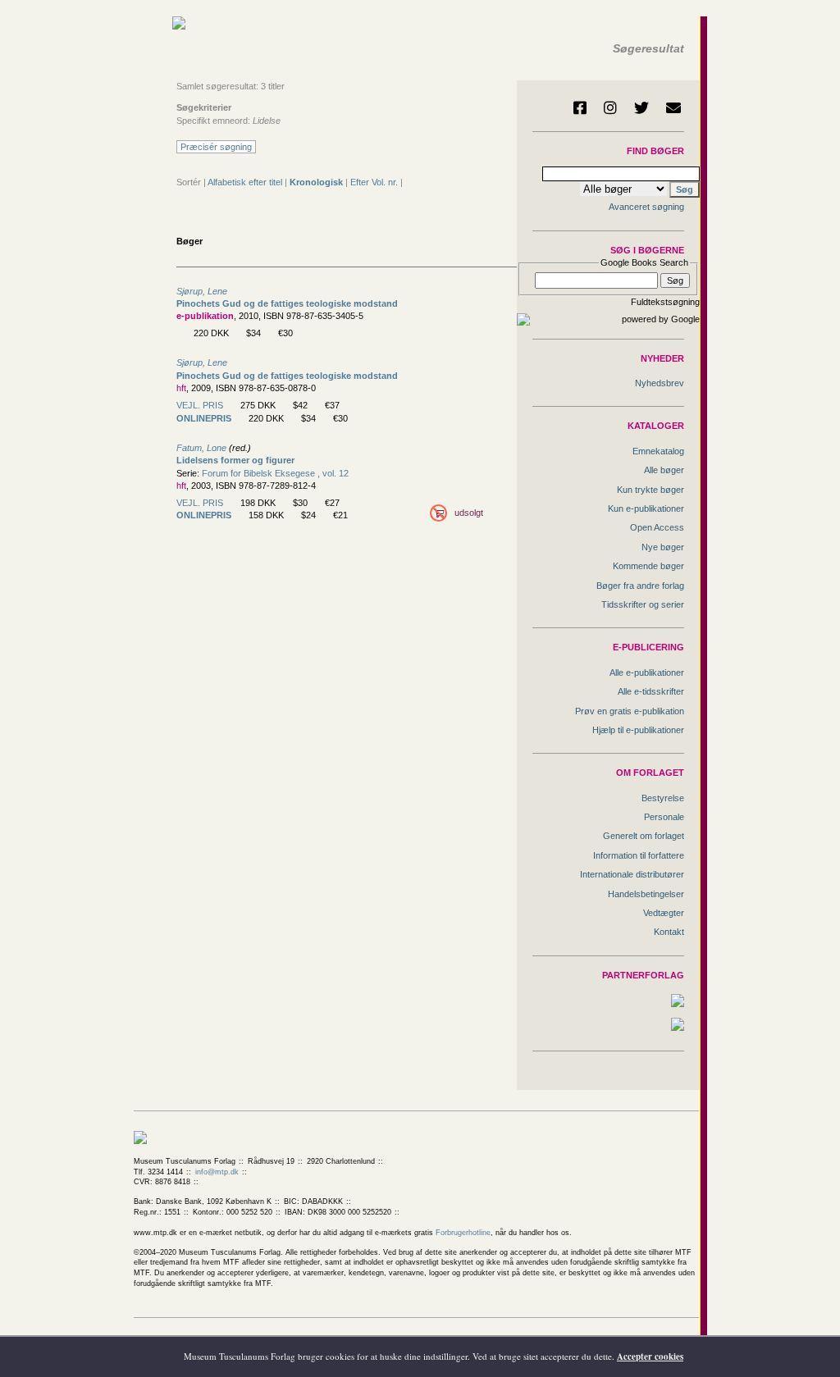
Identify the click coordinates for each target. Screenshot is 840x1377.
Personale (664, 817)
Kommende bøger (648, 566)
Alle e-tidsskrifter (651, 691)
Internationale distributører (632, 874)
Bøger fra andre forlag (640, 585)
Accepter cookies (650, 1356)
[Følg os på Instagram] (610, 107)
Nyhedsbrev (659, 383)
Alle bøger (664, 470)
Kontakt (669, 932)
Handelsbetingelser (646, 894)
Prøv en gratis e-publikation (629, 711)
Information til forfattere (638, 855)
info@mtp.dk (217, 1172)
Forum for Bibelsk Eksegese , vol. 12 (275, 473)
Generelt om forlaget (643, 836)
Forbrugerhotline (463, 1233)
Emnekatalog (658, 451)
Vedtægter (663, 913)
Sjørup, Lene (201, 291)
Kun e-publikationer (646, 508)
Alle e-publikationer (646, 672)
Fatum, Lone (201, 448)
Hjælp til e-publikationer (638, 730)
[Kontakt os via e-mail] (673, 107)
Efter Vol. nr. (374, 182)
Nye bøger (662, 547)
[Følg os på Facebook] (580, 107)
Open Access (657, 527)
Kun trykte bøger (650, 490)
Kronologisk (316, 182)
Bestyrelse (662, 798)
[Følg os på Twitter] (641, 107)
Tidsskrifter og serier (642, 604)
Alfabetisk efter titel (245, 182)
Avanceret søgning (646, 207)
